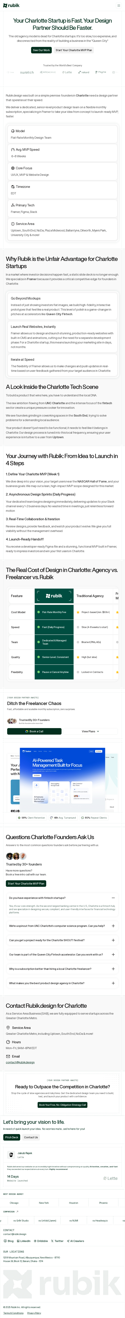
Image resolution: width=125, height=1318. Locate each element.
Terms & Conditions (13, 1313)
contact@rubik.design (20, 1062)
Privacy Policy (34, 1313)
